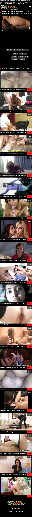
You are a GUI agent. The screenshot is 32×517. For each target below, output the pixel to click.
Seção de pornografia (16, 511)
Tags (16, 514)
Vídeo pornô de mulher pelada (19, 0)
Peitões (22, 59)
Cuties (15, 53)
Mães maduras (23, 56)
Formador (23, 53)
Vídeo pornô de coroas (16, 2)
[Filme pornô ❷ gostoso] (9, 7)
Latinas (14, 56)
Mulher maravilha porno (19, 3)
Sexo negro (10, 3)
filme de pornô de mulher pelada (17, 50)
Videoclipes (16, 508)
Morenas (14, 59)
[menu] (30, 7)
